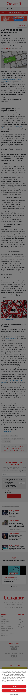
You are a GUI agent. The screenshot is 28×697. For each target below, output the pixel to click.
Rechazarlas (14, 690)
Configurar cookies (14, 694)
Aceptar (14, 686)
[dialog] (14, 683)
